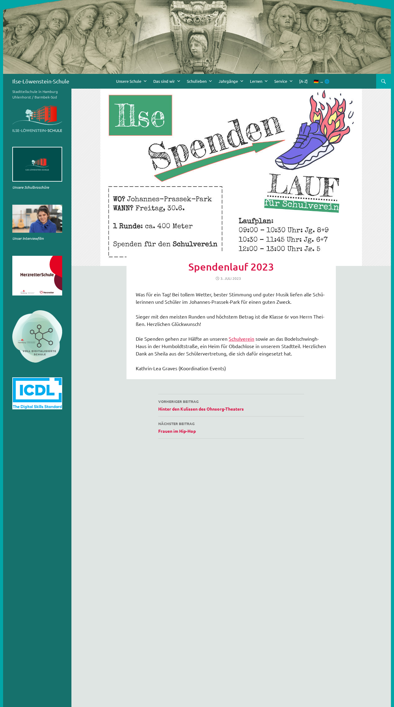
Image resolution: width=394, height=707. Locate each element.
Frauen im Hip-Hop (177, 427)
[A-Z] (303, 81)
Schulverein (241, 338)
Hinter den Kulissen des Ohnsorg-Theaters (201, 405)
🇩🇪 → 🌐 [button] (321, 81)
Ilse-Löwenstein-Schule (40, 81)
